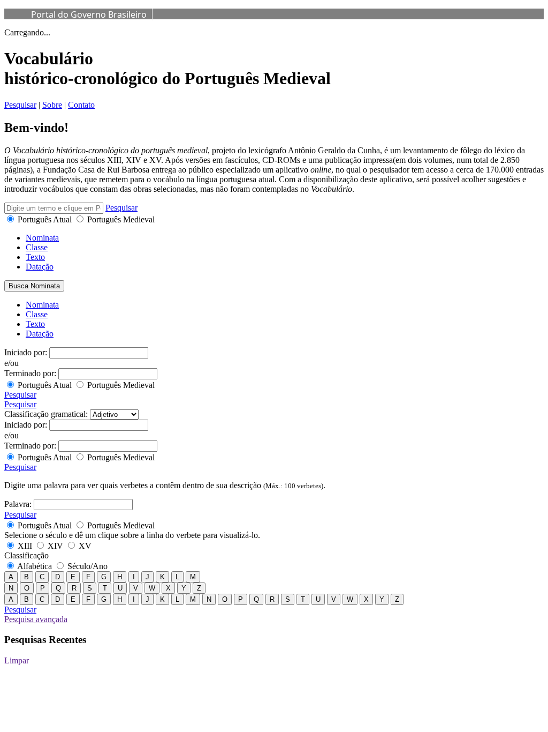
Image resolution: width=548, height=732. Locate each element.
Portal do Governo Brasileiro (89, 14)
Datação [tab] (40, 266)
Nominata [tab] (42, 237)
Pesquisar (20, 104)
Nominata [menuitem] (42, 304)
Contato (81, 104)
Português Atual (45, 219)
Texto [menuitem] (35, 323)
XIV (55, 545)
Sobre (52, 104)
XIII (25, 545)
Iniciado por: (25, 352)
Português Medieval (120, 219)
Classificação (26, 555)
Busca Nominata (34, 286)
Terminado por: (30, 373)
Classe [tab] (37, 247)
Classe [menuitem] (37, 314)
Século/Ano (86, 566)
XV (84, 545)
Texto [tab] (35, 257)
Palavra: (18, 504)
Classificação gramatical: (46, 414)
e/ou (11, 363)
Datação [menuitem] (40, 333)
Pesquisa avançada (35, 619)
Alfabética (35, 566)
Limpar (16, 660)
